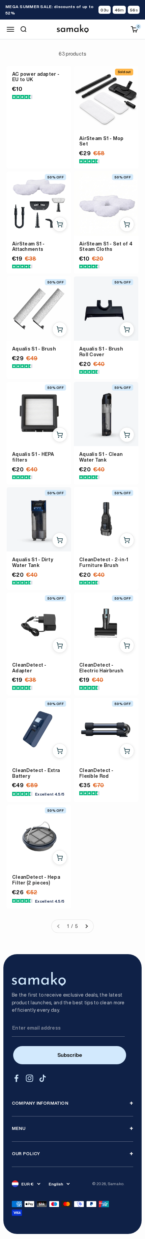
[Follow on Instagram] (29, 1078)
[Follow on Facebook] (16, 1078)
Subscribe (69, 1055)
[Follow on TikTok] (42, 1078)
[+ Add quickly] (59, 224)
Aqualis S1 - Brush (34, 348)
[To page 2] (86, 926)
